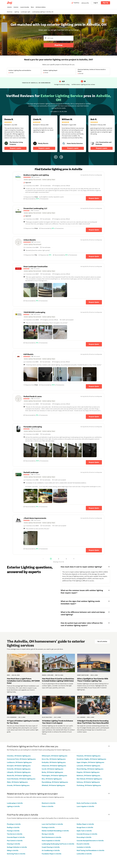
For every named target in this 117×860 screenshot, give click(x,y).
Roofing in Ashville (13, 827)
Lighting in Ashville (13, 806)
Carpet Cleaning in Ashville (51, 847)
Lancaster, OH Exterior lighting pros (88, 766)
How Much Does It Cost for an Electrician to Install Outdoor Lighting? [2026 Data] (58, 680)
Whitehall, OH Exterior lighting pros (53, 785)
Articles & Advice (41, 7)
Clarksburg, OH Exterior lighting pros (89, 785)
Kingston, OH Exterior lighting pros (88, 772)
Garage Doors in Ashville (85, 827)
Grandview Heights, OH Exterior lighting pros (91, 759)
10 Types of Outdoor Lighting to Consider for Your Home (23, 722)
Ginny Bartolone (83, 675)
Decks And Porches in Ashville (87, 803)
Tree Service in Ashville (14, 834)
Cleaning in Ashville (13, 844)
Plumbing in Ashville (14, 824)
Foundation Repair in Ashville (51, 854)
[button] (30, 290)
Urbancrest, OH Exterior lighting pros (54, 766)
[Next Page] (74, 559)
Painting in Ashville (48, 827)
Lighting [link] (16, 12)
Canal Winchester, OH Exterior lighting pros (21, 779)
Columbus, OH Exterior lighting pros (19, 756)
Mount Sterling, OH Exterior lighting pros (90, 769)
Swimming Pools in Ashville (16, 854)
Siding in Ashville (12, 850)
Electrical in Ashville (48, 803)
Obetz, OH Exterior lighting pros (17, 782)
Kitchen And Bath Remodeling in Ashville (55, 831)
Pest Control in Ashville (14, 841)
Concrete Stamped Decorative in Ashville (90, 841)
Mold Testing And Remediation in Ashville (90, 850)
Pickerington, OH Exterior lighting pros (54, 775)
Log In (96, 3)
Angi (8, 675)
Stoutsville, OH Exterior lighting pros (19, 775)
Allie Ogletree (47, 717)
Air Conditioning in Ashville (51, 850)
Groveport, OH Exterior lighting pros (19, 766)
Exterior (16, 7)
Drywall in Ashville (83, 844)
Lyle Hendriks (11, 717)
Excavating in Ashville (84, 837)
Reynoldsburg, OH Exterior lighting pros (55, 782)
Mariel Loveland (47, 675)
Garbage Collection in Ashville (17, 847)
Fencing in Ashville (13, 831)
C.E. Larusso (81, 717)
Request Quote (94, 198)
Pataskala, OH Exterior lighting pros (88, 756)
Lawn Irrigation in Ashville (85, 806)
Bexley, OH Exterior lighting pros (52, 772)
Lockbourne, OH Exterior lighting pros (19, 762)
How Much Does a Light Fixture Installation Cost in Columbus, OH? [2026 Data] (23, 681)
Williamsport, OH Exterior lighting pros (54, 756)
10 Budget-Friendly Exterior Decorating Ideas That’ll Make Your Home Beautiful (93, 722)
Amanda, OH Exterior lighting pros (18, 785)
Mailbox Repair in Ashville (85, 824)
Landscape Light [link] (25, 12)
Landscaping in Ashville (15, 803)
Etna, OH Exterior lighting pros (52, 779)
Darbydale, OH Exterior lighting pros (54, 762)
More (32, 7)
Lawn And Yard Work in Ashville (52, 824)
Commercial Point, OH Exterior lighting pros (21, 759)
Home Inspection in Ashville (51, 841)
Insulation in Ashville (84, 847)
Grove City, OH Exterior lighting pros (54, 759)
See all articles (102, 641)
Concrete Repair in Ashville (16, 837)
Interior (9, 7)
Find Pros (58, 45)
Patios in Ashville (47, 806)
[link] (6, 143)
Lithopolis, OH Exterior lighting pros (19, 772)
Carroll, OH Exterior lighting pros (52, 769)
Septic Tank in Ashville (84, 831)
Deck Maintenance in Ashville (51, 837)
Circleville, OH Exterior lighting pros (19, 769)
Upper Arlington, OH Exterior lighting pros (90, 762)
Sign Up (105, 3)
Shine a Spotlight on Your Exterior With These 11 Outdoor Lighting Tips (92, 680)
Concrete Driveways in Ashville (87, 834)
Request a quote (15, 148)
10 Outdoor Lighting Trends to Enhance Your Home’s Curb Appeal (57, 722)
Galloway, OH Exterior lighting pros (88, 782)
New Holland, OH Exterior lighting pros (89, 779)
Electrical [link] (9, 12)
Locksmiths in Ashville (84, 854)
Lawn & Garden (24, 7)
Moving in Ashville (48, 834)
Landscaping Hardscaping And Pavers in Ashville (58, 844)
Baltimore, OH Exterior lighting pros (88, 775)
